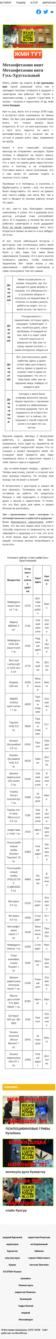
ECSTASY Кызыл (12, 1271)
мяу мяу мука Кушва (12, 1261)
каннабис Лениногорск (26, 1282)
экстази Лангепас (39, 1264)
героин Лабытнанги (39, 1257)
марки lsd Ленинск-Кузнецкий (25, 1295)
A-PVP (34, 2)
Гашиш (21, 2)
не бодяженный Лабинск (39, 1247)
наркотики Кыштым (39, 1237)
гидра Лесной (25, 1305)
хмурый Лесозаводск (26, 1316)
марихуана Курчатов (12, 1247)
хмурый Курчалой (12, 1237)
